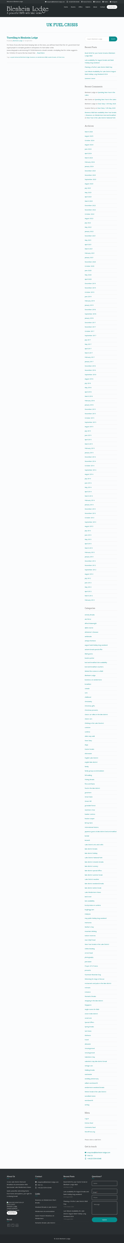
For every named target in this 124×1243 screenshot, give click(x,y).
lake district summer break (93, 875)
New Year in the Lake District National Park (101, 118)
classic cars (88, 719)
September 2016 (90, 374)
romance (88, 992)
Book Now (112, 7)
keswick (87, 840)
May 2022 (88, 227)
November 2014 (90, 461)
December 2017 (90, 322)
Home (66, 7)
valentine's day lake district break (96, 1061)
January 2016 (89, 405)
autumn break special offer (93, 649)
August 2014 (89, 474)
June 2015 (88, 435)
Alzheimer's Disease (91, 632)
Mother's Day (89, 927)
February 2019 (90, 301)
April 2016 (88, 392)
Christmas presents (91, 710)
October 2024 (89, 140)
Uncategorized (90, 1053)
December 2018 (90, 309)
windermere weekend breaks (94, 1087)
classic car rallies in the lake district (96, 714)
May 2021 (88, 240)
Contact (102, 7)
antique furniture (90, 641)
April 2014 (88, 492)
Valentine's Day (90, 1057)
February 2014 (90, 500)
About (95, 7)
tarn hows (88, 1031)
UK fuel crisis (61, 57)
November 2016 (90, 370)
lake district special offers (93, 870)
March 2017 (89, 353)
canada (87, 688)
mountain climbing (91, 931)
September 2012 (90, 570)
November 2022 (90, 210)
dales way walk (90, 736)
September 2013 (90, 522)
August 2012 (89, 574)
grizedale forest (90, 805)
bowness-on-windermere (93, 680)
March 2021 (89, 249)
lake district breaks (91, 849)
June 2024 (88, 149)
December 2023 (90, 171)
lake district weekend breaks (94, 883)
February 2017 (90, 357)
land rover (88, 897)
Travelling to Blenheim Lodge (22, 37)
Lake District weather (92, 879)
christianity (88, 701)
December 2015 (90, 409)
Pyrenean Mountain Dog (93, 975)
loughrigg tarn (89, 910)
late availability (89, 901)
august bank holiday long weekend (96, 645)
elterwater (88, 753)
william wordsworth (91, 1083)
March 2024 (89, 158)
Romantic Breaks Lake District (45, 1223)
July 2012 (88, 578)
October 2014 (89, 466)
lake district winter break (93, 888)
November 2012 (90, 565)
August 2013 (89, 526)
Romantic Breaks (90, 996)
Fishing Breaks (89, 779)
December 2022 (90, 205)
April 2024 (88, 153)
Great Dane (89, 797)
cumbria (87, 732)
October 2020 (89, 266)
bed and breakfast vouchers (94, 667)
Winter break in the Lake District (95, 1092)
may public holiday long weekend (95, 918)
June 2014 (88, 483)
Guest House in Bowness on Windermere (44, 1217)
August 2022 (89, 218)
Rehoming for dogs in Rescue (94, 979)
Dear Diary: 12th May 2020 (107, 104)
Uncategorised (90, 1048)
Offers (80, 7)
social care (88, 1018)
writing (87, 1105)
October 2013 (89, 518)
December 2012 (90, 561)
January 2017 (89, 361)
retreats (87, 988)
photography (89, 957)
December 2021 (90, 236)
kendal (87, 836)
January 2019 (89, 305)
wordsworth (89, 1100)
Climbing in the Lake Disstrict (94, 723)
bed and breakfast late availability (96, 662)
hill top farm (89, 823)
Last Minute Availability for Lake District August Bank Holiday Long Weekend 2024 (74, 1213)
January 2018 (89, 318)
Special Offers (89, 1022)
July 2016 (88, 383)
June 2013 (88, 535)
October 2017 (89, 331)
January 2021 (89, 257)
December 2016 (90, 366)
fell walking (88, 775)
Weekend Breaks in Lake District (46, 1207)
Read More (41, 53)
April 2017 (88, 349)
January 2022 (89, 231)
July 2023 (88, 188)
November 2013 (90, 513)
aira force (88, 619)
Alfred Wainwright (91, 623)
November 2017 (90, 327)
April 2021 (88, 244)
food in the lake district (92, 788)
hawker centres (90, 814)
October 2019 (89, 292)
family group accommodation (94, 771)
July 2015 (88, 431)
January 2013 (89, 557)
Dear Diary (88, 740)
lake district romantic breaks (94, 862)
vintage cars (89, 1066)
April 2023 (88, 197)
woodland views (90, 1096)
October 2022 (89, 214)
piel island (88, 962)
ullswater (88, 1044)
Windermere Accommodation (45, 1211)
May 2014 (88, 487)
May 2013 (88, 539)
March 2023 (89, 201)
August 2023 (89, 184)
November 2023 (90, 175)
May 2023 (88, 192)
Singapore (88, 1005)
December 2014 (90, 457)
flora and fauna (90, 784)
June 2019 (88, 296)
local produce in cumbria (93, 905)
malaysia (87, 914)
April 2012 (88, 591)
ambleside (88, 636)
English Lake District (91, 758)
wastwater (88, 1074)
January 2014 (89, 505)
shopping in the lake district (94, 1001)
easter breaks (52, 57)
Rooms (73, 7)
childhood (88, 697)
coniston (87, 727)
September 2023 (90, 179)
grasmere (88, 792)
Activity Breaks (90, 615)
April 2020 (88, 279)
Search (113, 39)
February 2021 (90, 253)
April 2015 (88, 439)
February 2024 (90, 162)
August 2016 (89, 379)
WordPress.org (90, 1132)
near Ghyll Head (90, 940)
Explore (88, 7)
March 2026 (89, 132)
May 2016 (88, 387)
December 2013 (90, 509)
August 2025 (89, 136)
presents (88, 970)
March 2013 (89, 548)
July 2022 (88, 223)
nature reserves (90, 936)
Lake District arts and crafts (94, 845)
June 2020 (88, 270)
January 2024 (89, 166)
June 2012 (88, 583)
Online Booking (90, 949)
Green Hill (88, 801)
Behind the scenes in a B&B (94, 671)
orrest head (89, 953)
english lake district (91, 762)
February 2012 (90, 600)
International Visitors (92, 827)
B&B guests (89, 654)
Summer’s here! (90, 78)
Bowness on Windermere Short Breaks (45, 1201)
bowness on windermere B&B (38, 57)
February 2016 (90, 401)
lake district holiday (91, 853)
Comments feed (90, 1127)
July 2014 (88, 479)
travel (87, 1040)
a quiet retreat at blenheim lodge (19, 57)
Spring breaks (89, 1027)
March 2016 (89, 396)
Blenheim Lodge (17, 41)
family (87, 766)
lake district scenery (91, 866)
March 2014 (89, 496)
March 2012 (89, 596)
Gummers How (90, 810)
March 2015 (89, 444)
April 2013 (88, 544)
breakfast (88, 684)
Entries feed (89, 1123)
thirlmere (88, 1035)
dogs (86, 745)
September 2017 (90, 335)
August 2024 (89, 145)
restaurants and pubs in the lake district (98, 983)
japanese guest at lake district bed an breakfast (101, 831)
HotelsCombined (12, 1208)
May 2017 (88, 344)
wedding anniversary (92, 1079)
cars (86, 693)
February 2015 (90, 448)
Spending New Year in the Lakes (105, 99)
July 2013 (88, 531)
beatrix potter (89, 658)
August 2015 (89, 427)
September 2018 (90, 314)
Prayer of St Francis (91, 966)
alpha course (89, 628)
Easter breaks (89, 749)
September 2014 (90, 470)
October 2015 (89, 418)
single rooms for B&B (92, 1009)
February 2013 (90, 552)
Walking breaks (90, 1070)
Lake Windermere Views (93, 892)
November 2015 (90, 414)
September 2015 (90, 422)
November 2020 (90, 262)
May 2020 (88, 275)
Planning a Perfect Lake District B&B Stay (98, 67)
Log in (87, 1119)
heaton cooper (90, 818)
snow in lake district (91, 1014)
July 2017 (88, 340)
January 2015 (89, 453)
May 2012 (88, 587)
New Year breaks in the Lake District (97, 944)
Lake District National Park (93, 858)
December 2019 (90, 283)
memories (88, 923)
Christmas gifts (90, 706)
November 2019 (90, 288)
